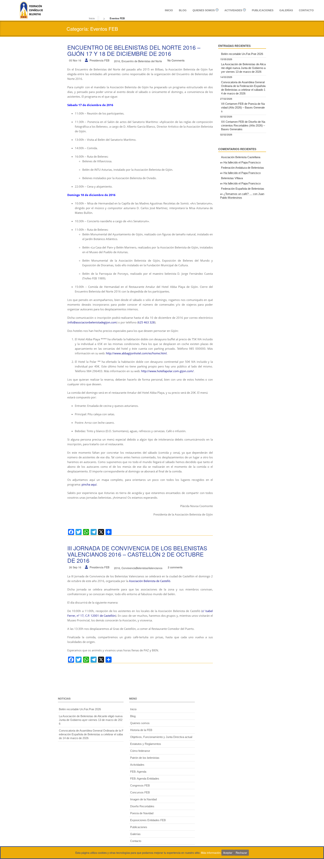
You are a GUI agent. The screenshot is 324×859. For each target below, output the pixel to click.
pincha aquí (89, 484)
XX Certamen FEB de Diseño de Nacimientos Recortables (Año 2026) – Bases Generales (243, 125)
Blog (183, 10)
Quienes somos (204, 10)
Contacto (306, 10)
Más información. (211, 853)
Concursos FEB (140, 792)
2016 (117, 61)
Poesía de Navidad (141, 813)
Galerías (286, 10)
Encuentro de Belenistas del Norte (142, 61)
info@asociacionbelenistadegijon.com (92, 322)
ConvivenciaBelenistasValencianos (142, 568)
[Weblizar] (31, 9)
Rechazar (241, 853)
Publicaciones (262, 10)
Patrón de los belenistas (144, 757)
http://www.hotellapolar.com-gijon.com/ (167, 371)
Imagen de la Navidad (143, 799)
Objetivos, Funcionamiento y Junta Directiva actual (161, 737)
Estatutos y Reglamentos (145, 743)
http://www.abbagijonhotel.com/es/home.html (136, 353)
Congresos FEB (140, 785)
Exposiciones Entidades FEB (148, 820)
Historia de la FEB (141, 730)
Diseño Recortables (142, 806)
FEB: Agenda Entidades (144, 778)
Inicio (169, 10)
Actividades (233, 10)
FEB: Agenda (138, 771)
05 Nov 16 (75, 60)
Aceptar (227, 853)
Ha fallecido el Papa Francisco (242, 162)
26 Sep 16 (75, 567)
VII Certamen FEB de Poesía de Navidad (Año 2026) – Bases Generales (243, 107)
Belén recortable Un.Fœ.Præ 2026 (242, 53)
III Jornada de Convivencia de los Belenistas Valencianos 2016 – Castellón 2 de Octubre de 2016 (137, 554)
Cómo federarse (140, 750)
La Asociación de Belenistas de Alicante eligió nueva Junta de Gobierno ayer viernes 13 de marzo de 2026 (243, 68)
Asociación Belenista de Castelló (149, 581)
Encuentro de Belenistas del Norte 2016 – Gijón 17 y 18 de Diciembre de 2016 (133, 50)
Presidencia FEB (99, 60)
